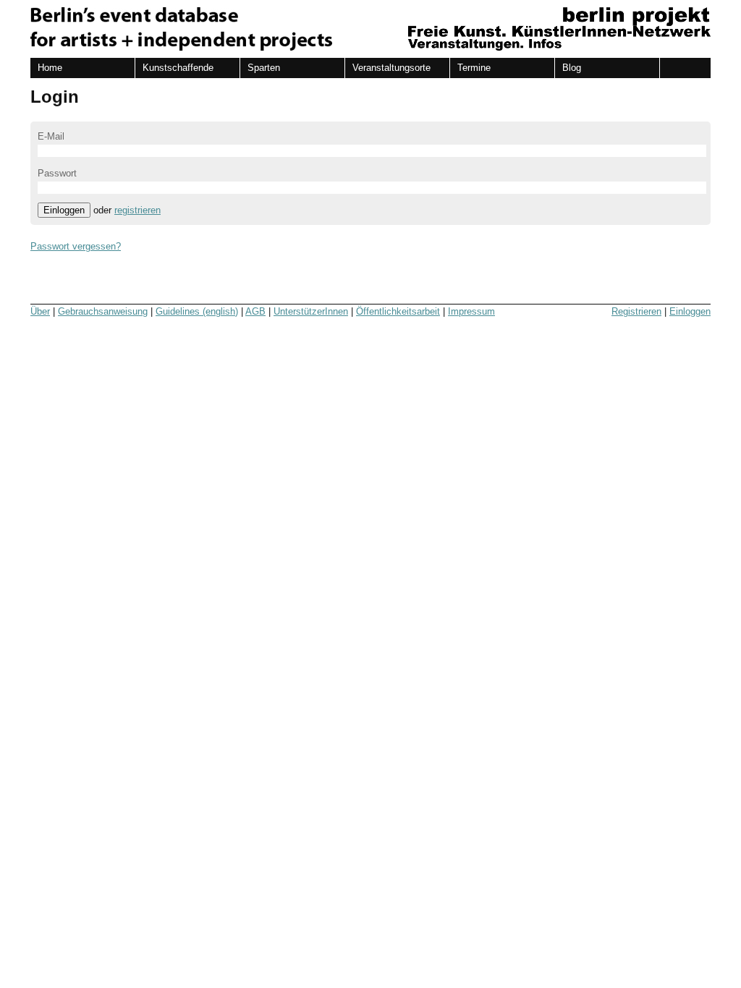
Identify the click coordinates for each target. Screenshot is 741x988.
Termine (474, 67)
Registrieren (636, 311)
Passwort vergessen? (75, 246)
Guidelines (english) (197, 311)
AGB (255, 311)
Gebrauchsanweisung (103, 311)
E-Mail (51, 136)
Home (50, 67)
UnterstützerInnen (311, 311)
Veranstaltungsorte (391, 67)
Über (40, 311)
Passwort (57, 173)
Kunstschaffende (178, 67)
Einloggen (64, 210)
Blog (571, 67)
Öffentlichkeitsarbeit (398, 311)
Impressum (471, 311)
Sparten (263, 67)
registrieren (137, 210)
